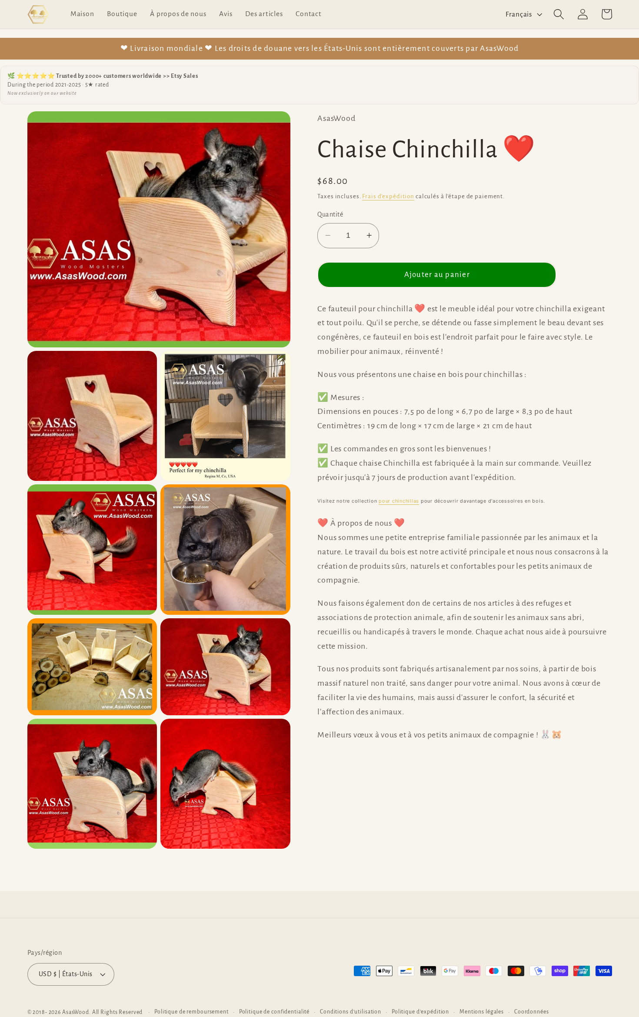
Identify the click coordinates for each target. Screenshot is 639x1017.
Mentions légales (481, 1012)
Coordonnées (531, 1012)
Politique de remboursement (191, 1012)
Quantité (330, 214)
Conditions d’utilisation (350, 1012)
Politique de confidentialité (274, 1012)
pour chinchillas (399, 501)
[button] (559, 14)
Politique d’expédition (420, 1012)
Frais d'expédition (388, 196)
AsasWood (75, 1012)
